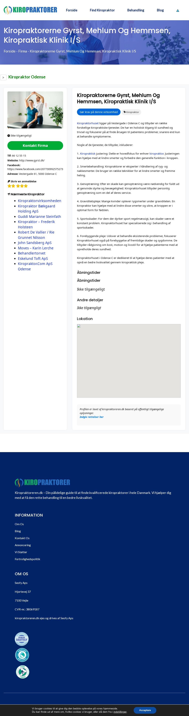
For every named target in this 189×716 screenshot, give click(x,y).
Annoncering (23, 545)
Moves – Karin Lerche (36, 248)
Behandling (135, 10)
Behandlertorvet (31, 253)
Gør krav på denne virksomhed (99, 112)
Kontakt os (22, 538)
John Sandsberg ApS (34, 242)
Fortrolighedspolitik (27, 559)
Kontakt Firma (35, 145)
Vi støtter (21, 552)
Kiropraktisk (87, 153)
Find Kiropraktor (102, 10)
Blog (160, 10)
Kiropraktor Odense (27, 76)
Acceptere (145, 710)
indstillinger (120, 712)
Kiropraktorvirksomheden (39, 200)
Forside (71, 10)
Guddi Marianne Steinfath (39, 216)
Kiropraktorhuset (88, 123)
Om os (19, 524)
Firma (22, 51)
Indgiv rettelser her (92, 417)
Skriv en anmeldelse (23, 181)
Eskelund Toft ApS (33, 258)
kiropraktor (157, 153)
